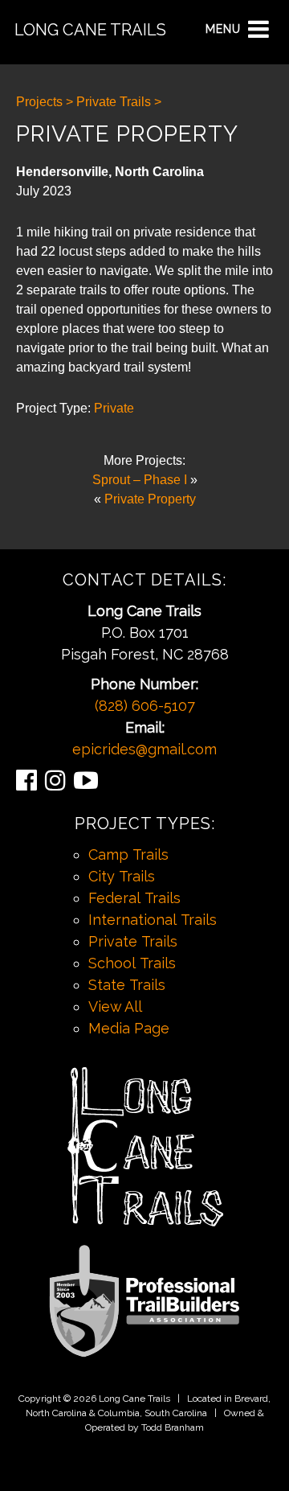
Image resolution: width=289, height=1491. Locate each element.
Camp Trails (128, 854)
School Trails (132, 963)
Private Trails (132, 941)
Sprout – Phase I (139, 480)
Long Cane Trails (90, 29)
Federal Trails (134, 897)
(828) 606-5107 (145, 705)
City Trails (121, 876)
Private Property (150, 499)
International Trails (152, 919)
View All (115, 1006)
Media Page (128, 1028)
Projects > (44, 102)
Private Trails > (118, 102)
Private (114, 408)
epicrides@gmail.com (144, 749)
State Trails (126, 984)
